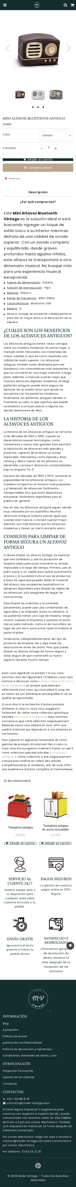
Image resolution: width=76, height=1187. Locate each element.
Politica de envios (15, 1036)
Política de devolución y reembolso (27, 1049)
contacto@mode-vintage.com (28, 1103)
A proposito (11, 1030)
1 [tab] (33, 107)
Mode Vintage (27, 1176)
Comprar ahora (40, 168)
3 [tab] (43, 107)
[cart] (72, 5)
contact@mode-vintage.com (23, 1141)
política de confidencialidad (22, 1043)
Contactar (10, 1084)
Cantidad (9, 148)
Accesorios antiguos (30, 717)
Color (6, 134)
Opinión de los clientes (18, 1077)
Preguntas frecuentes (18, 1071)
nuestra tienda (48, 1114)
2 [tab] (38, 107)
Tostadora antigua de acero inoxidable (55, 827)
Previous (7, 48)
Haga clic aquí (45, 1137)
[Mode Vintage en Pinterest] (38, 1167)
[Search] (65, 5)
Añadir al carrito (57, 843)
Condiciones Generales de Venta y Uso (30, 1055)
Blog (5, 1023)
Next (68, 48)
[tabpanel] (20, 94)
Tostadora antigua (20, 827)
